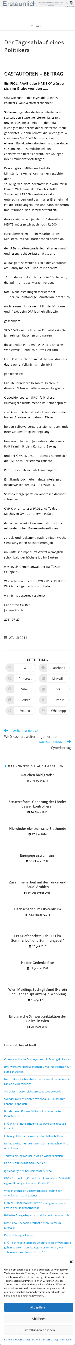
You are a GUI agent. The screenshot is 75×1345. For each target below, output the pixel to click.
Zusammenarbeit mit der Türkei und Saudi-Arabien (37, 884)
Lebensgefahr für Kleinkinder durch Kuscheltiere (34, 1136)
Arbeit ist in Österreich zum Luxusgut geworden (33, 1091)
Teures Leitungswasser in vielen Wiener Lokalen (33, 1156)
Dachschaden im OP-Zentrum (37, 909)
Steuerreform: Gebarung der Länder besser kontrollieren (37, 804)
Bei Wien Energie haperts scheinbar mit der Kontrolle (36, 1215)
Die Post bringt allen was (19, 1235)
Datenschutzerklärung (17, 1339)
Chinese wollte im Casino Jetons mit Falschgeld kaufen (37, 1059)
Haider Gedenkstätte (37, 962)
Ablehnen (39, 1319)
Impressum (66, 1339)
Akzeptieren (38, 1307)
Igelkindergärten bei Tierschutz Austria (28, 1171)
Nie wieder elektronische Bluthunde (37, 828)
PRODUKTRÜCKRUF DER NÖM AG (24, 1163)
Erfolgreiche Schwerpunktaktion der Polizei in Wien (37, 1018)
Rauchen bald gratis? (37, 775)
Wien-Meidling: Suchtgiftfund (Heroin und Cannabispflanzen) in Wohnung (37, 991)
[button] (71, 1262)
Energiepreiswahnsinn (37, 855)
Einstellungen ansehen (39, 1330)
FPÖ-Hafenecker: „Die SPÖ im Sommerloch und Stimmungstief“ (37, 938)
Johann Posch (13, 610)
